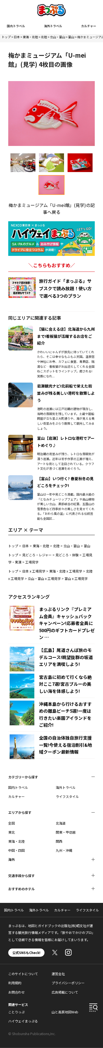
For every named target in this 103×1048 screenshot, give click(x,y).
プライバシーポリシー (68, 982)
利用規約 (14, 982)
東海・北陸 (30, 37)
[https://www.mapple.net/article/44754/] (20, 438)
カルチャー (88, 26)
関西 (59, 841)
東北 (11, 832)
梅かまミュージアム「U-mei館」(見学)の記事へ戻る (52, 208)
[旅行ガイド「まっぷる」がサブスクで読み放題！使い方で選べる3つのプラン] (22, 287)
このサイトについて (23, 973)
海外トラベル (53, 26)
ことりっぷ (16, 1012)
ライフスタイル (67, 796)
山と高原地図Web (65, 1012)
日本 (17, 37)
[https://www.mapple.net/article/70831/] (20, 386)
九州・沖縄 (64, 850)
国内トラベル (16, 26)
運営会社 (58, 973)
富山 (71, 37)
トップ (6, 37)
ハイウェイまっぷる (23, 1021)
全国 (11, 823)
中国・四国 (16, 850)
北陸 (44, 37)
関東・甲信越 (66, 832)
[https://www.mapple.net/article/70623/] (20, 478)
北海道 (61, 823)
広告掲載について (65, 992)
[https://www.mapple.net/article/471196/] (20, 329)
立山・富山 (57, 37)
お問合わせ (16, 992)
